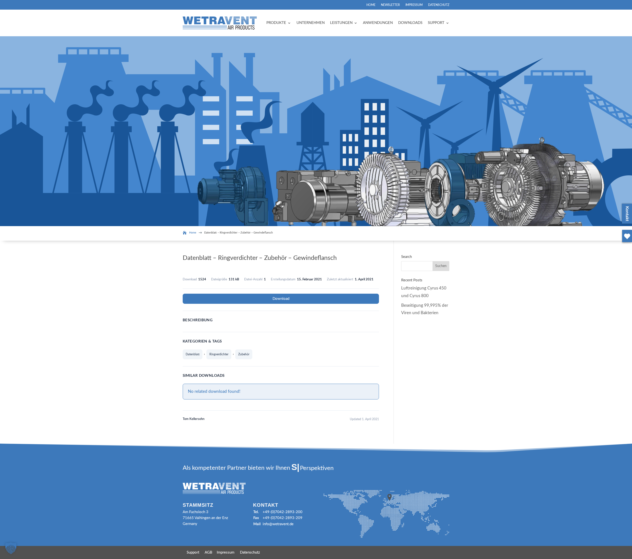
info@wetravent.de (278, 524)
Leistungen (341, 23)
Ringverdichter (218, 354)
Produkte (276, 23)
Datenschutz (438, 4)
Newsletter (390, 4)
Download (281, 299)
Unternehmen (310, 23)
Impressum (414, 4)
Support (436, 23)
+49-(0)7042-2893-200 (282, 512)
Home (370, 4)
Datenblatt (192, 354)
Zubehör (243, 354)
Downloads (410, 23)
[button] (11, 548)
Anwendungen (378, 23)
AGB (208, 552)
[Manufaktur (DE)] (626, 243)
